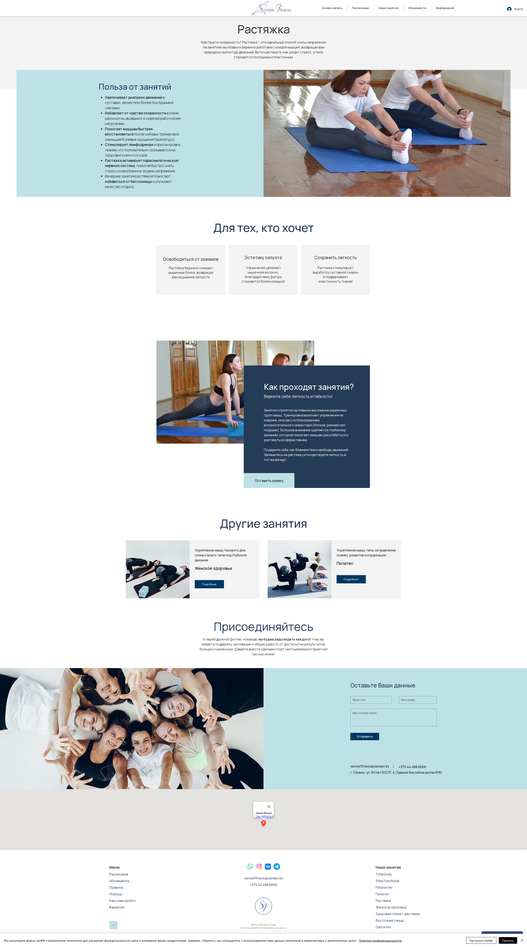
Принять (508, 940)
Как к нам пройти (122, 900)
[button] (444, 8)
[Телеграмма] (276, 866)
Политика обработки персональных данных (263, 927)
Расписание (118, 874)
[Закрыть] (522, 940)
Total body (384, 874)
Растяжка (384, 900)
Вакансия (116, 907)
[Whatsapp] (250, 866)
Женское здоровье (391, 907)
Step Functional (387, 881)
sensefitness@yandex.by (263, 878)
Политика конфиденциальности (380, 940)
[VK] (268, 866)
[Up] (113, 925)
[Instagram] (259, 866)
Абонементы (119, 881)
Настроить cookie (481, 940)
